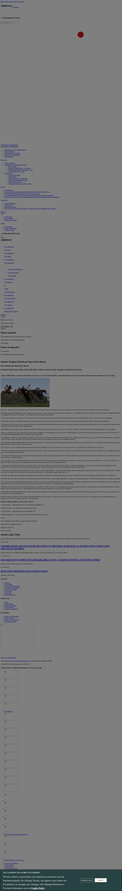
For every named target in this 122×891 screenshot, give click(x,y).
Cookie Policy (38, 888)
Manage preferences (86, 880)
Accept (100, 880)
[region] (61, 880)
